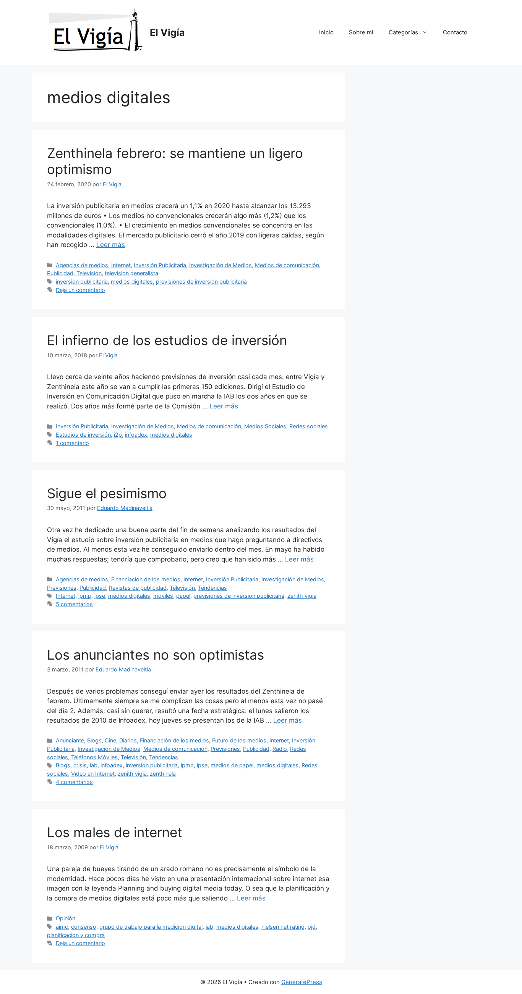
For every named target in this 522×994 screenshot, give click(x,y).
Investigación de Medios (220, 265)
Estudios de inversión (83, 434)
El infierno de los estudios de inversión (167, 340)
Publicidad (60, 273)
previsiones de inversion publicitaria (201, 281)
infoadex (136, 434)
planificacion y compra (76, 935)
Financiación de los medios (145, 579)
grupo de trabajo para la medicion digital (151, 926)
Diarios (128, 740)
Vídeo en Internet (93, 773)
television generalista (131, 273)
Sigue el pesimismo (107, 493)
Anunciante (70, 740)
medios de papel (232, 765)
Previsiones (61, 587)
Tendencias (212, 587)
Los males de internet (114, 832)
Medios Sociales (265, 426)
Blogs (94, 740)
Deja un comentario (80, 290)
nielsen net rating (283, 926)
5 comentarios (74, 604)
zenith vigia (301, 595)
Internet (121, 265)
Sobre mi (361, 32)
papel (183, 595)
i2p (118, 434)
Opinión (65, 918)
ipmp (84, 595)
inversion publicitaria (82, 281)
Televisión (89, 273)
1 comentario (72, 443)
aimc (62, 926)
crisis (80, 765)
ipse (99, 595)
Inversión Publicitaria (160, 265)
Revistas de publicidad (138, 587)
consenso (83, 926)
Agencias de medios (82, 265)
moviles (163, 595)
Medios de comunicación (287, 265)
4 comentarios (74, 782)
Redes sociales (308, 426)
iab (93, 765)
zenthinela (163, 773)
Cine (110, 740)
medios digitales (132, 281)
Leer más (110, 244)
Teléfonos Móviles (94, 757)
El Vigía (167, 32)
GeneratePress (301, 982)
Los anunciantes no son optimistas (155, 655)
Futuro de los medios (239, 740)
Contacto (455, 32)
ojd (312, 926)
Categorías (403, 32)
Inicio (326, 32)
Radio (279, 749)
